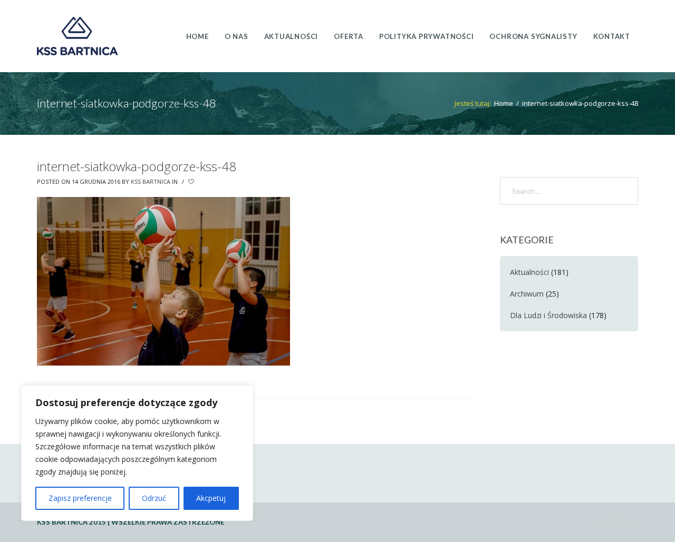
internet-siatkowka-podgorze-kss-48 (136, 166)
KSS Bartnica (150, 181)
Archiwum (527, 294)
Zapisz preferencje (80, 498)
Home (503, 103)
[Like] (192, 181)
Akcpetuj (211, 498)
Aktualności (529, 272)
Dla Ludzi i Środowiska (548, 315)
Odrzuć (154, 498)
